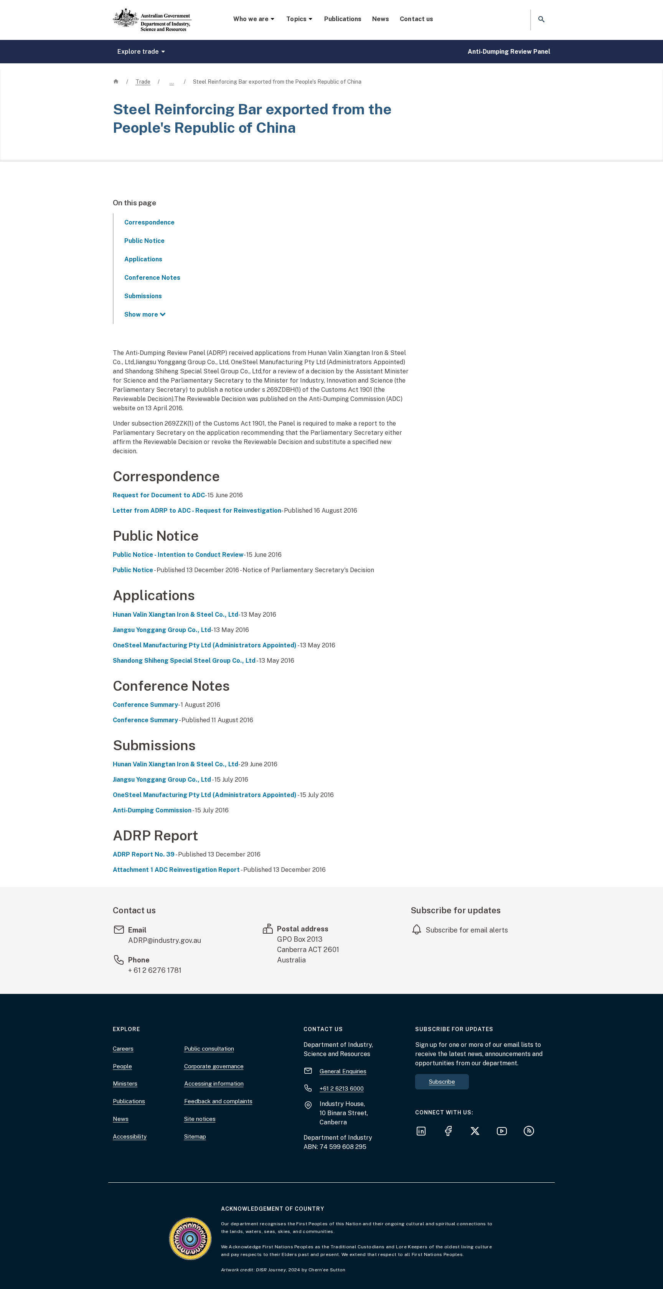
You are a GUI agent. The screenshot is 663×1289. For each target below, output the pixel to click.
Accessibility (130, 1136)
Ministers (125, 1083)
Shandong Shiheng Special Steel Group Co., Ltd (184, 660)
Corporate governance (214, 1066)
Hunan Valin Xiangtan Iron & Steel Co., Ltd (175, 614)
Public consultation (209, 1048)
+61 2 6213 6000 (342, 1088)
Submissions (143, 296)
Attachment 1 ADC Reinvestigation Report (176, 869)
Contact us (416, 19)
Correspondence (149, 222)
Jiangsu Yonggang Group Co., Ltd (162, 630)
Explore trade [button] (138, 51)
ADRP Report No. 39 (144, 854)
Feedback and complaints (218, 1101)
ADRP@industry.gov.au (164, 940)
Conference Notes (152, 277)
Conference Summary (145, 704)
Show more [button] (141, 314)
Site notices (200, 1119)
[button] (540, 19)
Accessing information (214, 1083)
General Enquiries (343, 1071)
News (380, 19)
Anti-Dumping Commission (152, 810)
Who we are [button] (251, 19)
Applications (143, 259)
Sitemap (195, 1136)
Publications (342, 19)
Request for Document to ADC (159, 495)
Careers (123, 1048)
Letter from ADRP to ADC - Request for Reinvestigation (197, 510)
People (122, 1066)
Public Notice (144, 240)
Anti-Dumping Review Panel (509, 51)
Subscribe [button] (442, 1081)
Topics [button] (296, 19)
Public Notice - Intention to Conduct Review (178, 554)
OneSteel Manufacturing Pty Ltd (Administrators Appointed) (205, 645)
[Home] (152, 13)
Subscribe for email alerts (467, 930)
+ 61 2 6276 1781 (154, 970)
